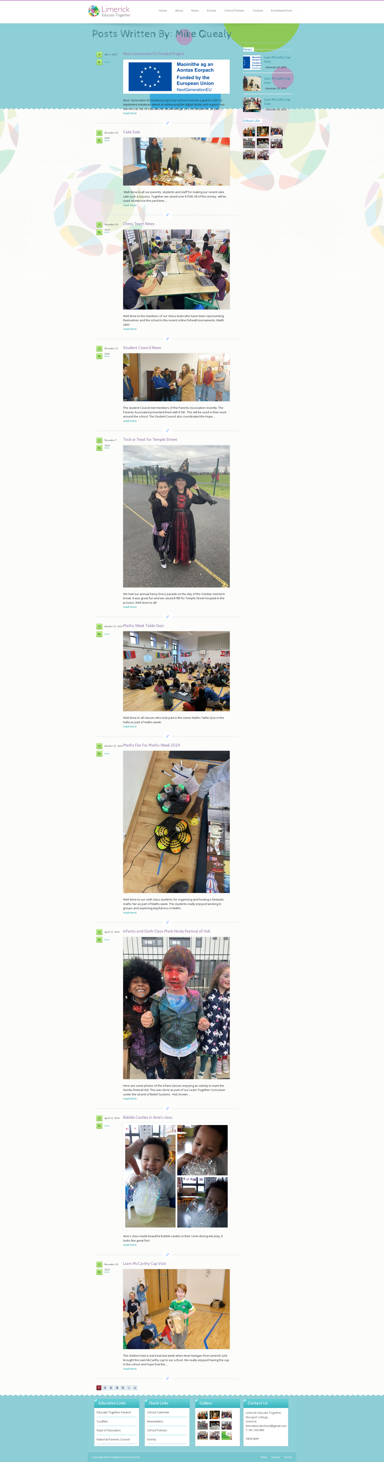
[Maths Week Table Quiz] (176, 671)
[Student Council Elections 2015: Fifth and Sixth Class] (263, 155)
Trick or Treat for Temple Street (150, 439)
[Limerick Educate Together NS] (115, 13)
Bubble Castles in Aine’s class (147, 1117)
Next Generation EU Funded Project (153, 53)
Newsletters (155, 1421)
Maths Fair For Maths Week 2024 (151, 745)
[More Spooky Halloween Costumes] (249, 155)
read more (130, 113)
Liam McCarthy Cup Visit (144, 1263)
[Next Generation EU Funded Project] (176, 77)
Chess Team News (138, 223)
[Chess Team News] (176, 270)
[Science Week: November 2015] (263, 143)
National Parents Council (113, 1439)
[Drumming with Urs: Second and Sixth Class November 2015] (277, 143)
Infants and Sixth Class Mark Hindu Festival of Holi (166, 931)
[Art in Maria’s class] (249, 131)
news (106, 62)
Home (163, 10)
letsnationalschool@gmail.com (266, 1426)
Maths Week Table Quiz (143, 625)
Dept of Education (109, 1430)
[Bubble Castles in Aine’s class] (176, 1176)
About (179, 10)
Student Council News (142, 347)
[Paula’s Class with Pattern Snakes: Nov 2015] (277, 131)
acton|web (133, 1457)
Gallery (275, 1457)
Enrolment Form (281, 10)
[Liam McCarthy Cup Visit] (176, 1309)
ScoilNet (102, 1421)
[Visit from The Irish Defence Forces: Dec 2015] (263, 131)
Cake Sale (131, 132)
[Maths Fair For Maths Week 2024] (176, 822)
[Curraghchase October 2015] (227, 1435)
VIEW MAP (252, 1439)
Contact (258, 10)
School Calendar (158, 1412)
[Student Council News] (176, 377)
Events (211, 10)
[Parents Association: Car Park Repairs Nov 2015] (249, 143)
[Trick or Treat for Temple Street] (176, 516)
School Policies (234, 10)
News (195, 10)
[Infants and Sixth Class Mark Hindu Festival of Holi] (176, 1008)
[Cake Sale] (176, 162)
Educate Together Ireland (114, 1412)
